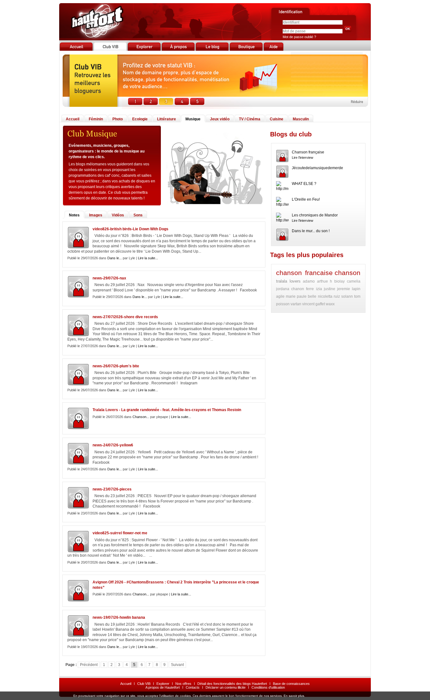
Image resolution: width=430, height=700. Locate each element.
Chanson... (141, 417)
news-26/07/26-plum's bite (116, 366)
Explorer (162, 684)
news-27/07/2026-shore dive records (125, 317)
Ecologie (140, 119)
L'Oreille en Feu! (306, 199)
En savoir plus (294, 695)
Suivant (177, 665)
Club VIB (143, 684)
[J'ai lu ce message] (424, 695)
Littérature (166, 119)
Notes (74, 215)
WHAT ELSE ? (304, 183)
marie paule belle (301, 296)
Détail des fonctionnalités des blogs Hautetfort (232, 684)
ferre (310, 289)
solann (347, 296)
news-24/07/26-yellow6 (113, 445)
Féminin (96, 119)
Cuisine (276, 119)
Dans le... (114, 258)
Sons (138, 215)
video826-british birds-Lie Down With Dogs (130, 229)
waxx (330, 304)
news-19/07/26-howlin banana (119, 617)
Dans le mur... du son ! (311, 231)
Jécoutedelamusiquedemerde (317, 168)
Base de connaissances (291, 684)
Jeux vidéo (219, 119)
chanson (347, 272)
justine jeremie (337, 289)
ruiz (337, 296)
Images (95, 215)
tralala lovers (288, 281)
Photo (117, 119)
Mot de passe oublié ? (299, 37)
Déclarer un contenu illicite (226, 687)
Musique (193, 119)
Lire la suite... (148, 258)
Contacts (193, 687)
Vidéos (118, 215)
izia (319, 289)
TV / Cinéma (249, 119)
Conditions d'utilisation (268, 687)
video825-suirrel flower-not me (120, 533)
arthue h (324, 281)
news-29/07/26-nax (109, 278)
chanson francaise (304, 272)
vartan (296, 304)
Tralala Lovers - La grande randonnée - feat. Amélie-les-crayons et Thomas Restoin (167, 410)
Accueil (72, 119)
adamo (309, 281)
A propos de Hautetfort (162, 687)
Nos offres (183, 684)
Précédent (89, 665)
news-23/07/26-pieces (112, 489)
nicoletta (325, 296)
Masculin (301, 119)
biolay (339, 281)
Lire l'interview (302, 157)
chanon (297, 289)
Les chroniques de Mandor (315, 215)
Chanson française (308, 152)
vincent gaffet (313, 304)
